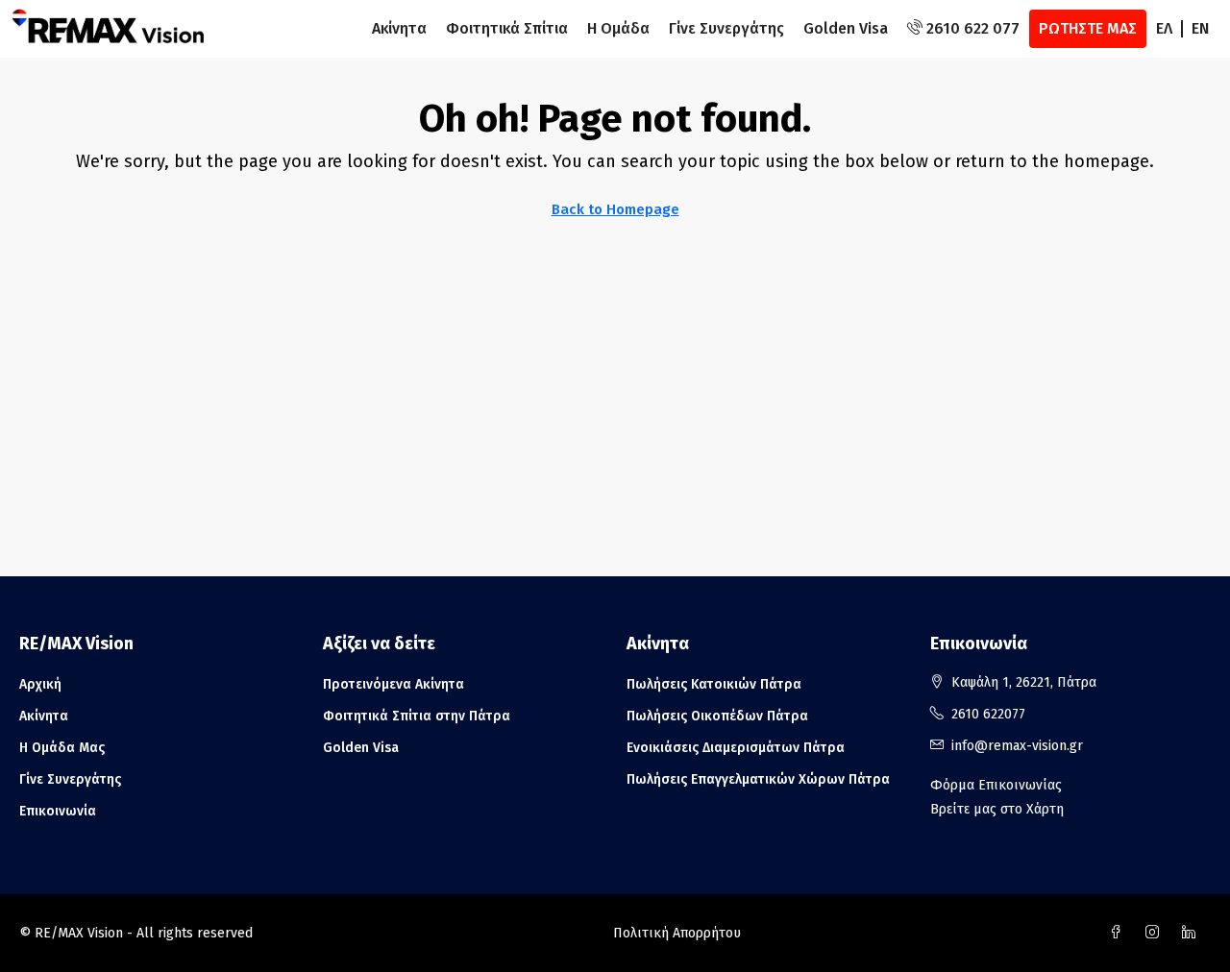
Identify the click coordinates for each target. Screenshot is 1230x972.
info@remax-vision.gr (1017, 746)
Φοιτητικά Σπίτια (507, 28)
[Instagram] (1156, 933)
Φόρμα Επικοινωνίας (996, 785)
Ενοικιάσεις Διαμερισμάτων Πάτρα (736, 748)
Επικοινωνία (57, 811)
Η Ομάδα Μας (62, 748)
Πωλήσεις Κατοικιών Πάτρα (714, 684)
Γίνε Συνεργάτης (726, 28)
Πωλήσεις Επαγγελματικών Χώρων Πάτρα (758, 779)
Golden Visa (845, 28)
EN (1200, 28)
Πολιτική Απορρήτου (677, 933)
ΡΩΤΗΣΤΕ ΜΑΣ (1088, 28)
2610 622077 (988, 714)
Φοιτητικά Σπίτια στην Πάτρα (416, 716)
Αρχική (40, 684)
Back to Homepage (615, 209)
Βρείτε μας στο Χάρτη (997, 809)
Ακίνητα (399, 28)
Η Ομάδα (618, 28)
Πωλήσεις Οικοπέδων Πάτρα (717, 716)
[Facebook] (1119, 933)
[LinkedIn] (1192, 933)
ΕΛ (1164, 28)
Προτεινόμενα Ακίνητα (393, 684)
